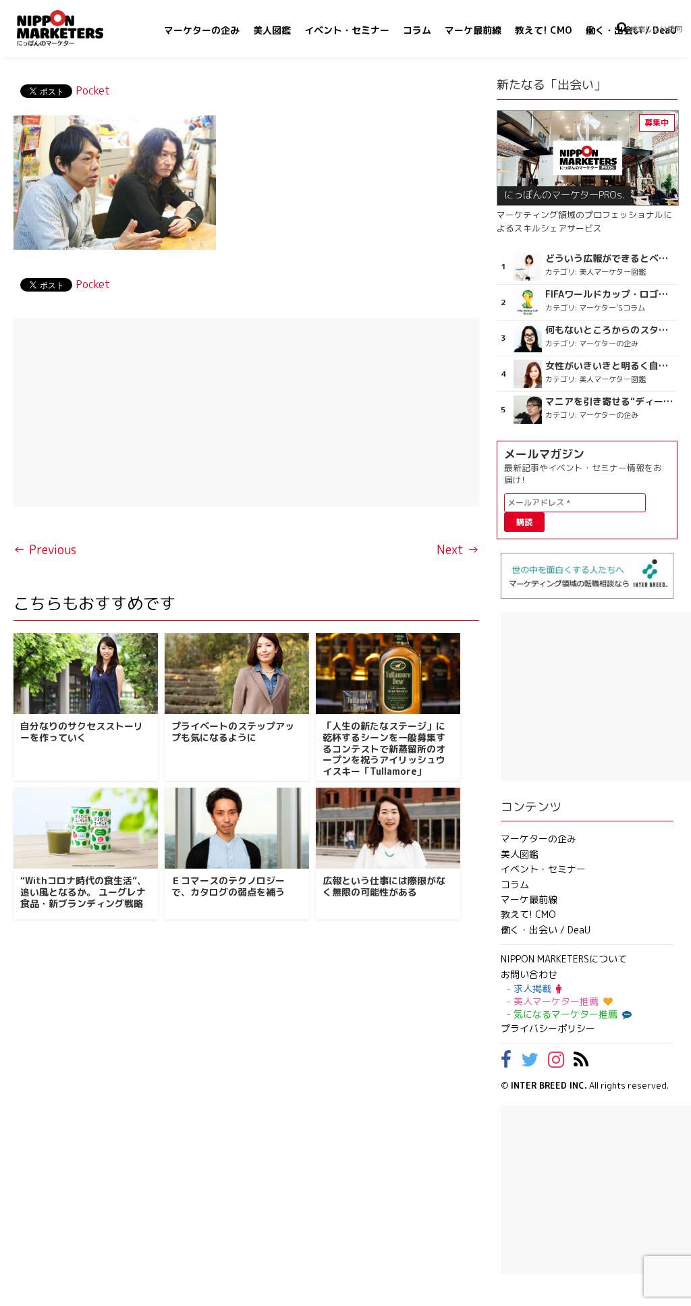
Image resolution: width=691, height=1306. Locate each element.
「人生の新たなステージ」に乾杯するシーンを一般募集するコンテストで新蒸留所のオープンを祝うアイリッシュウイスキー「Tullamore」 (384, 748)
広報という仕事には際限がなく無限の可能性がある (384, 886)
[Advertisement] (246, 412)
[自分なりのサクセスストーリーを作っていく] (85, 673)
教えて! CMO (543, 30)
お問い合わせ (529, 974)
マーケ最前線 (473, 30)
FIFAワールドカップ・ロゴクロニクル (610, 294)
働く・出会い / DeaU (545, 929)
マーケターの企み (202, 30)
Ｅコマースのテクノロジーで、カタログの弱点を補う (228, 886)
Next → (458, 549)
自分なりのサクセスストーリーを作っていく (81, 731)
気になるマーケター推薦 (565, 1014)
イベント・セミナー (346, 30)
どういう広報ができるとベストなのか (610, 258)
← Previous (44, 549)
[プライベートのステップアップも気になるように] (237, 673)
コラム (417, 30)
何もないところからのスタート (610, 330)
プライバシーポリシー (548, 1028)
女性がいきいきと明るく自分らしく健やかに (610, 366)
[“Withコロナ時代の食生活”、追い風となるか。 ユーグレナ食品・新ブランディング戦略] (85, 828)
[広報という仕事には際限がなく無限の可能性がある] (388, 828)
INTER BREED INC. (549, 1085)
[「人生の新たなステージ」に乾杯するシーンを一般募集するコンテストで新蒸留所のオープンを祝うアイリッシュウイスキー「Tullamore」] (388, 673)
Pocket (93, 90)
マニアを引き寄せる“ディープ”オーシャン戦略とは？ (610, 401)
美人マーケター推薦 (556, 1001)
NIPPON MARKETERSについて (564, 958)
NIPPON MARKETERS (73, 28)
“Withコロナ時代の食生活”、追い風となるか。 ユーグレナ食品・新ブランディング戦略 (83, 892)
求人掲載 (532, 988)
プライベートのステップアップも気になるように (232, 731)
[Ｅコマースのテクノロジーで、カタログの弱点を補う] (237, 828)
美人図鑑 (272, 30)
